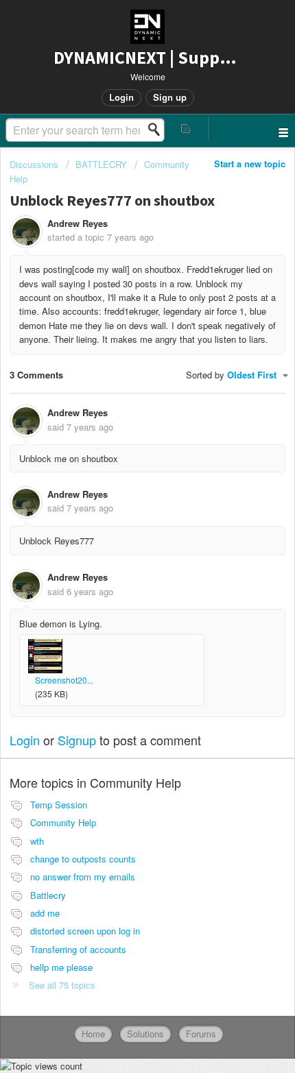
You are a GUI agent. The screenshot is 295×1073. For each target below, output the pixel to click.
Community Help (63, 822)
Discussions (34, 164)
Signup (77, 740)
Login (25, 740)
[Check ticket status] (186, 129)
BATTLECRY (101, 164)
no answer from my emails (82, 876)
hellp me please (61, 967)
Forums (201, 1033)
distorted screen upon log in (85, 930)
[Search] (158, 129)
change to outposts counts (83, 858)
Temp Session (58, 804)
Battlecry (48, 895)
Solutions (145, 1033)
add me (45, 912)
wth (37, 840)
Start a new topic (249, 163)
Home (93, 1033)
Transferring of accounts (78, 949)
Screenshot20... (64, 680)
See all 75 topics (62, 984)
